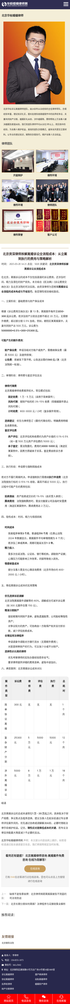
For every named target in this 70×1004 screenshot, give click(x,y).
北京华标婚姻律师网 (12, 840)
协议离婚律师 (8, 979)
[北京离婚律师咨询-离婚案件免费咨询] (15, 5)
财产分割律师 (8, 989)
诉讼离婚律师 (8, 974)
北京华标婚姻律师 (12, 15)
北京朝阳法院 (8, 943)
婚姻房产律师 (41, 984)
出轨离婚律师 (41, 979)
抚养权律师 (7, 984)
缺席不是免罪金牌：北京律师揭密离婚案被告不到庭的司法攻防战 (38, 896)
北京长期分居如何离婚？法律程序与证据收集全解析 (38, 904)
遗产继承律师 (41, 974)
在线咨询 (35, 868)
